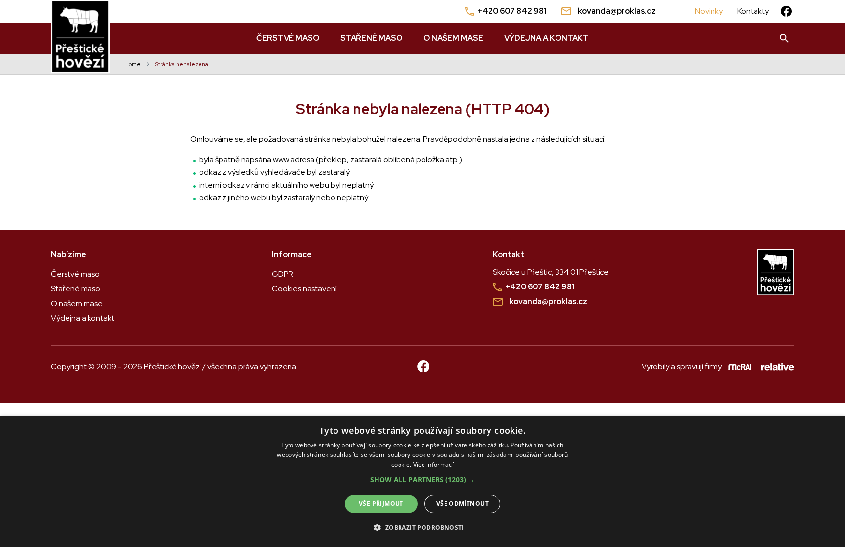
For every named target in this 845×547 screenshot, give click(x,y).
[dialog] (422, 481)
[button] (422, 480)
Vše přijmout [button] (381, 503)
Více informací (433, 464)
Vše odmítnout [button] (462, 503)
